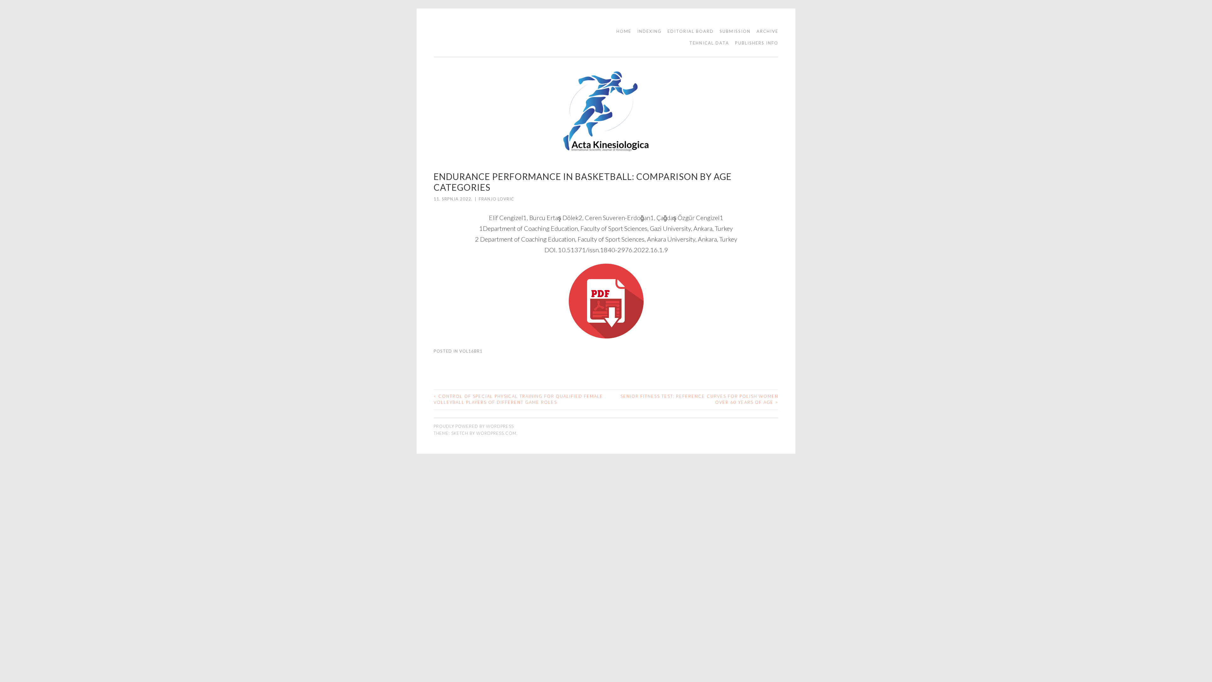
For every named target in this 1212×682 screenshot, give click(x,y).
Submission (735, 31)
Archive (767, 31)
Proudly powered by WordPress (474, 426)
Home (623, 31)
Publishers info (756, 42)
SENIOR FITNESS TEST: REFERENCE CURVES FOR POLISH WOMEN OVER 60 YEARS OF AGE (699, 399)
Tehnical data (709, 42)
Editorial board (691, 31)
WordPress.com (496, 433)
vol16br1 (471, 351)
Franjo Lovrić (496, 198)
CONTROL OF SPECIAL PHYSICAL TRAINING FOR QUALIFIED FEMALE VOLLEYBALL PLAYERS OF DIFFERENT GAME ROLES (518, 399)
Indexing (649, 31)
